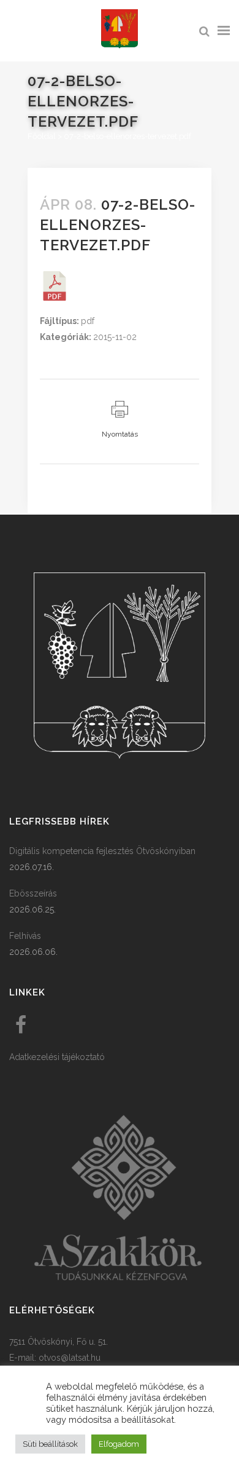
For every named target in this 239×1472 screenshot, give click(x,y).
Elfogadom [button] (119, 1444)
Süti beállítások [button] (50, 1444)
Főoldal (42, 136)
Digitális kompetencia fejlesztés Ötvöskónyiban (102, 851)
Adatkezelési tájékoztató (57, 1057)
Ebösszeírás (33, 893)
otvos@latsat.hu (70, 1358)
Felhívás (25, 936)
